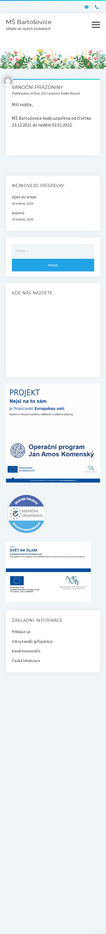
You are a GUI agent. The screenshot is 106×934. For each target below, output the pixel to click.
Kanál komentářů (26, 651)
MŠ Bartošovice (28, 21)
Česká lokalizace (26, 660)
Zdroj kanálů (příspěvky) (32, 641)
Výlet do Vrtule (24, 197)
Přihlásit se (21, 631)
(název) (18, 212)
